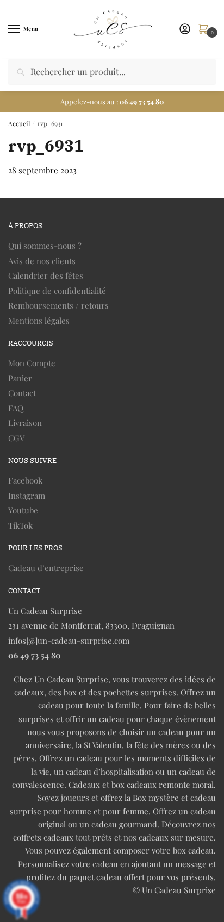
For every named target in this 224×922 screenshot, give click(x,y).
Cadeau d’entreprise (46, 567)
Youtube (23, 510)
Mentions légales (39, 320)
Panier (20, 378)
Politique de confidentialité (57, 290)
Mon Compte (31, 362)
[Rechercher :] (112, 71)
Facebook (25, 480)
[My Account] (184, 29)
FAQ (15, 408)
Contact (22, 392)
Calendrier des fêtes (45, 275)
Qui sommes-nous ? (45, 245)
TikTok (20, 525)
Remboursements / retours (58, 305)
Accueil (19, 123)
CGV (16, 437)
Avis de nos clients (42, 260)
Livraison (25, 422)
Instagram (26, 495)
